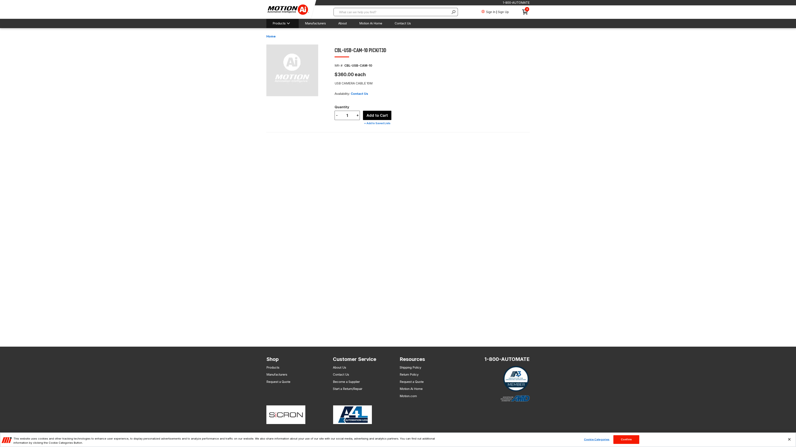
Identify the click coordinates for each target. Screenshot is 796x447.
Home (271, 36)
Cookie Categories (596, 439)
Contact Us (403, 23)
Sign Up (503, 12)
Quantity (342, 107)
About (342, 23)
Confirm (626, 439)
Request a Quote (278, 382)
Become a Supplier (346, 382)
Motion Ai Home (370, 23)
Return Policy (409, 374)
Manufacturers (315, 23)
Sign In (490, 12)
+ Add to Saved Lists (377, 123)
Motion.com (408, 396)
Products (279, 23)
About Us (339, 367)
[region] (398, 440)
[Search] (454, 12)
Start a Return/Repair (347, 389)
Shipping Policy (410, 367)
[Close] (789, 439)
